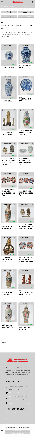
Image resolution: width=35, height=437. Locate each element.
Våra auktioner (10, 421)
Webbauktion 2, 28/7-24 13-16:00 (19, 6)
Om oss (8, 419)
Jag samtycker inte (17, 433)
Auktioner (5, 6)
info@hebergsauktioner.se (16, 393)
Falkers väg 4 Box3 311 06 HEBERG (18, 403)
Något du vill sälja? (11, 413)
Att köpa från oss (10, 416)
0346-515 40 (11, 398)
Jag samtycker (17, 430)
